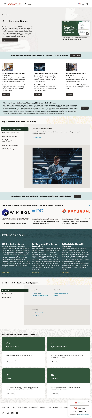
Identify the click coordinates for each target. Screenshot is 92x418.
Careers (49, 407)
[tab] (14, 129)
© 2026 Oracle (5, 407)
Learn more (6, 94)
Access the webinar (76, 55)
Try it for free (55, 361)
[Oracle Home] (14, 4)
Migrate (56, 295)
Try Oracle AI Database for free (10, 40)
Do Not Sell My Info (22, 407)
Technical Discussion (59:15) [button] (61, 293)
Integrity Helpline (68, 407)
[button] (5, 4)
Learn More (84, 108)
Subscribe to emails (57, 407)
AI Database (5, 15)
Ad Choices (42, 407)
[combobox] (46, 4)
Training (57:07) (39, 313)
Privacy (14, 407)
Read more (5, 272)
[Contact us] (87, 4)
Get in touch (55, 393)
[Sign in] (83, 4)
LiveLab (37, 315)
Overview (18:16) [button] (37, 293)
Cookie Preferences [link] (33, 407)
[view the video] (76, 28)
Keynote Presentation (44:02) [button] (40, 295)
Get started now (11, 361)
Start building (10, 393)
